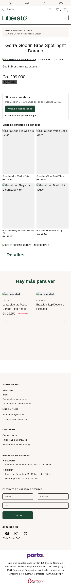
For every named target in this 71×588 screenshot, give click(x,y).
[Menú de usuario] (50, 9)
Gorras (29, 31)
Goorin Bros (9, 66)
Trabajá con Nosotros (15, 419)
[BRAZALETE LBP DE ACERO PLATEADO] (45, 294)
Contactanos (10, 435)
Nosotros (7, 390)
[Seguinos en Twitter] (25, 533)
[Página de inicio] (15, 18)
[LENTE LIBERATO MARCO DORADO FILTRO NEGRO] (11, 294)
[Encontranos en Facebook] (7, 533)
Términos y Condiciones (16, 403)
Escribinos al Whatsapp (16, 444)
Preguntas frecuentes (15, 399)
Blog (5, 394)
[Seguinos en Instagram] (16, 533)
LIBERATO (7, 300)
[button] (19, 60)
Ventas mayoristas (13, 414)
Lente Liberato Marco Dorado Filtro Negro (14, 306)
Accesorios (18, 31)
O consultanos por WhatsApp (20, 115)
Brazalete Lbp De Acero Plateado (50, 306)
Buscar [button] (10, 9)
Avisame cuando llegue (20, 108)
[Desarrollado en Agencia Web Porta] (35, 555)
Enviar (18, 515)
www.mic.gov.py (54, 573)
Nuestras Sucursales (14, 439)
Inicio (7, 31)
